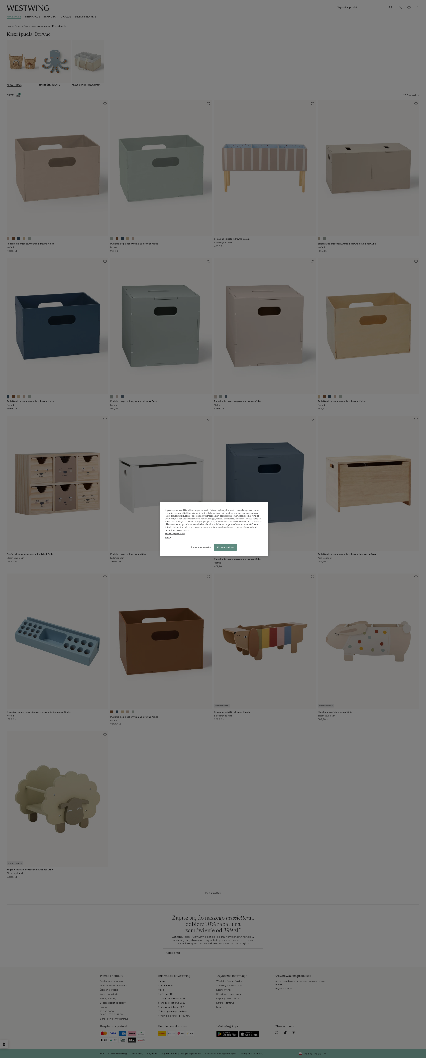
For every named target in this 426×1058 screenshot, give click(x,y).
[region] (214, 529)
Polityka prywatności (175, 533)
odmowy (229, 527)
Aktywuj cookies (225, 547)
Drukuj (168, 537)
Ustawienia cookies (201, 547)
